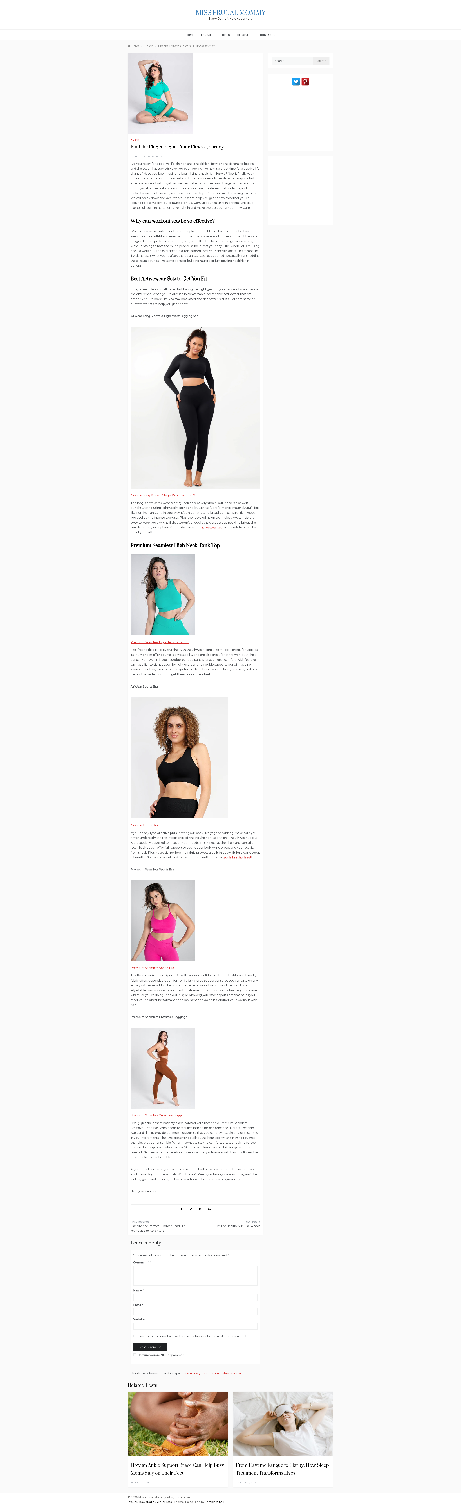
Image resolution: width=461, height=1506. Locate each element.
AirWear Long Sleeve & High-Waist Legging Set (164, 495)
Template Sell (214, 1501)
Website (139, 1319)
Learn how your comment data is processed (214, 1373)
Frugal (206, 34)
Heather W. (156, 156)
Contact (266, 34)
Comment (141, 1262)
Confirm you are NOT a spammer (160, 1355)
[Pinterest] (305, 82)
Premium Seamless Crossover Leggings (159, 1115)
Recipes (224, 34)
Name (138, 1290)
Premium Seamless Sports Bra (152, 968)
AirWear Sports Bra (144, 825)
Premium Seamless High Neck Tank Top (160, 642)
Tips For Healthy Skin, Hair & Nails (237, 1226)
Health (135, 139)
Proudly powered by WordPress (150, 1501)
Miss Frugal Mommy (230, 13)
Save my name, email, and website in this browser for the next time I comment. (193, 1336)
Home (190, 34)
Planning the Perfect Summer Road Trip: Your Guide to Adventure (158, 1228)
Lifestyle (243, 34)
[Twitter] (296, 82)
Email (138, 1305)
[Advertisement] (301, 117)
